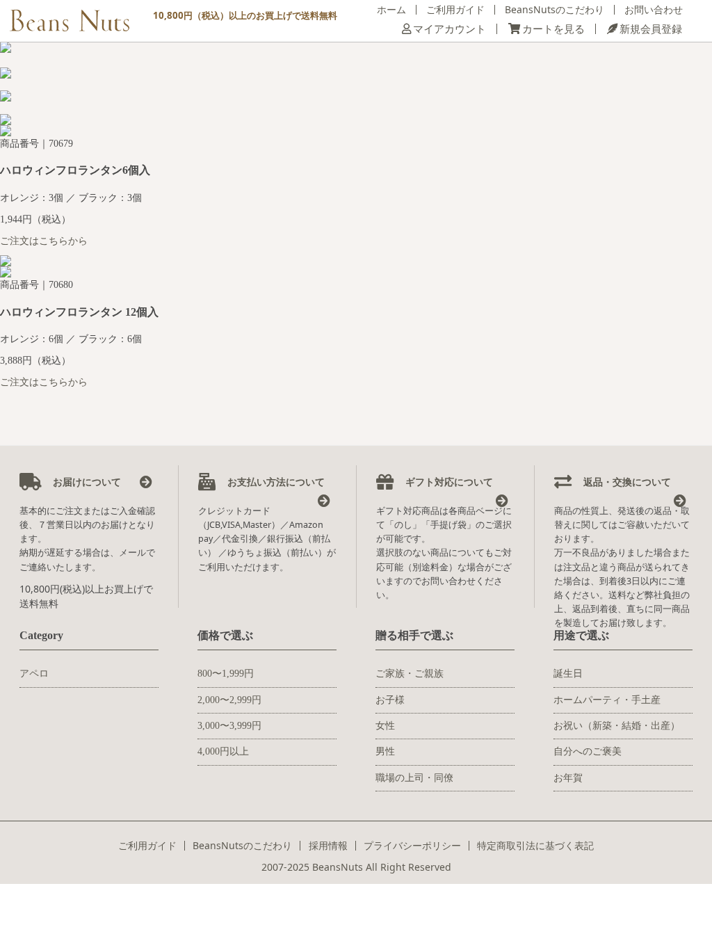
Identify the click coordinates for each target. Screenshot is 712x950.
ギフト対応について (448, 481)
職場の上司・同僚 (414, 778)
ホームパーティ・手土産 (607, 700)
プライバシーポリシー (412, 845)
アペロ (34, 673)
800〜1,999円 (225, 673)
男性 (385, 751)
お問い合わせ (653, 9)
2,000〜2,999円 (229, 700)
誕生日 (568, 673)
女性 (385, 725)
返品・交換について (626, 481)
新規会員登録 (651, 29)
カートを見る (553, 29)
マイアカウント (449, 29)
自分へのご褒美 (587, 751)
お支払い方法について (275, 481)
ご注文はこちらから (44, 241)
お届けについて (85, 481)
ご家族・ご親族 (409, 673)
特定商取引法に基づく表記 (535, 845)
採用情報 (328, 845)
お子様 (390, 700)
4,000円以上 (223, 751)
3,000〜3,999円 (229, 725)
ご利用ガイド (455, 9)
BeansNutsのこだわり (554, 9)
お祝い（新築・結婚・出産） (616, 725)
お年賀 (568, 778)
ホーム (391, 9)
